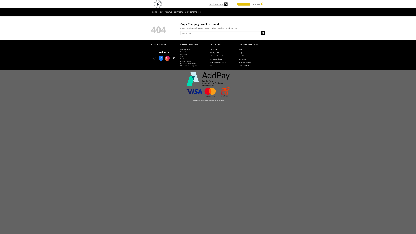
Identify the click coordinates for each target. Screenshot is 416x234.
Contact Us (178, 12)
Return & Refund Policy (217, 56)
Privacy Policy (214, 49)
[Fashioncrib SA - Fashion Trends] (178, 4)
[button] (243, 4)
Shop (161, 12)
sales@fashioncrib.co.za (188, 63)
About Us (168, 12)
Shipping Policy (214, 53)
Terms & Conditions (216, 59)
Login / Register (244, 65)
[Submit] (226, 4)
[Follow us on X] (173, 58)
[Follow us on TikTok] (154, 58)
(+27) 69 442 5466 (185, 61)
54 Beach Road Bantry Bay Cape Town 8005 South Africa (185, 54)
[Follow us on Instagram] (167, 58)
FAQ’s (211, 65)
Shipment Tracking (193, 12)
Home (154, 12)
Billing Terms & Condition (218, 62)
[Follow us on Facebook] (161, 58)
